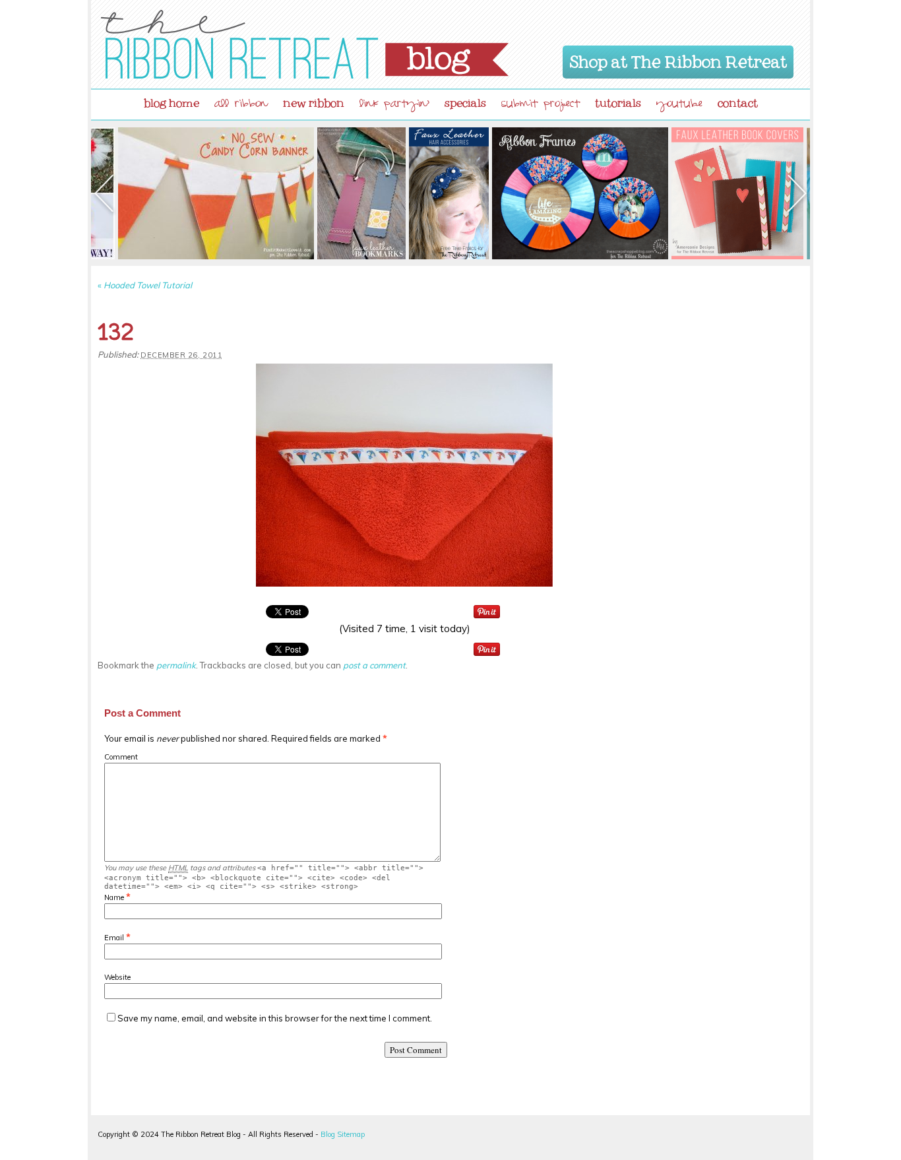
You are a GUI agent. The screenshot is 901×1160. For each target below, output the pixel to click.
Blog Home (171, 100)
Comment (121, 756)
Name (114, 897)
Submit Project (540, 105)
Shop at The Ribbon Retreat (678, 59)
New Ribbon (313, 100)
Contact (738, 100)
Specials (465, 100)
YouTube (679, 105)
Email (114, 937)
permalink (176, 665)
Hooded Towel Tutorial (145, 285)
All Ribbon (241, 105)
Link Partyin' (394, 105)
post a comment (374, 665)
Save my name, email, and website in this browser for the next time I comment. (274, 1018)
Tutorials (618, 100)
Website (117, 977)
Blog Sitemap (343, 1134)
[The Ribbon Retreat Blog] (305, 44)
